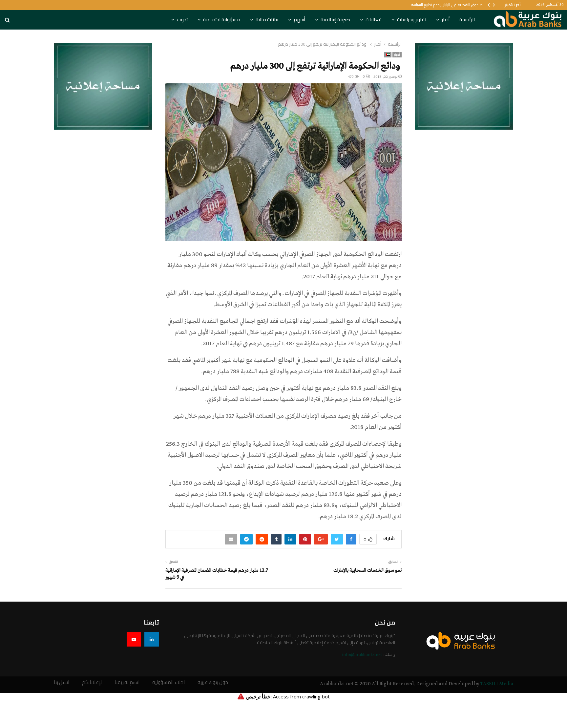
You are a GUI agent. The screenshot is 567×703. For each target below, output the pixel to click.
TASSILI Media (496, 684)
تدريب (182, 19)
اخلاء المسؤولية (168, 682)
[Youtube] (134, 639)
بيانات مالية (267, 19)
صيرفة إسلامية (335, 19)
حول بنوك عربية (213, 682)
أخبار (446, 19)
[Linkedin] (151, 639)
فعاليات (374, 19)
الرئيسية (467, 19)
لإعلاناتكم (92, 682)
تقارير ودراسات (411, 19)
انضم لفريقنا (127, 682)
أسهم (299, 19)
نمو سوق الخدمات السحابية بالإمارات (367, 570)
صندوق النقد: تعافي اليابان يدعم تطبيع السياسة (447, 5)
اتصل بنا (61, 682)
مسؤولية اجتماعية (221, 19)
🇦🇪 (388, 54)
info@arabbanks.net (362, 655)
